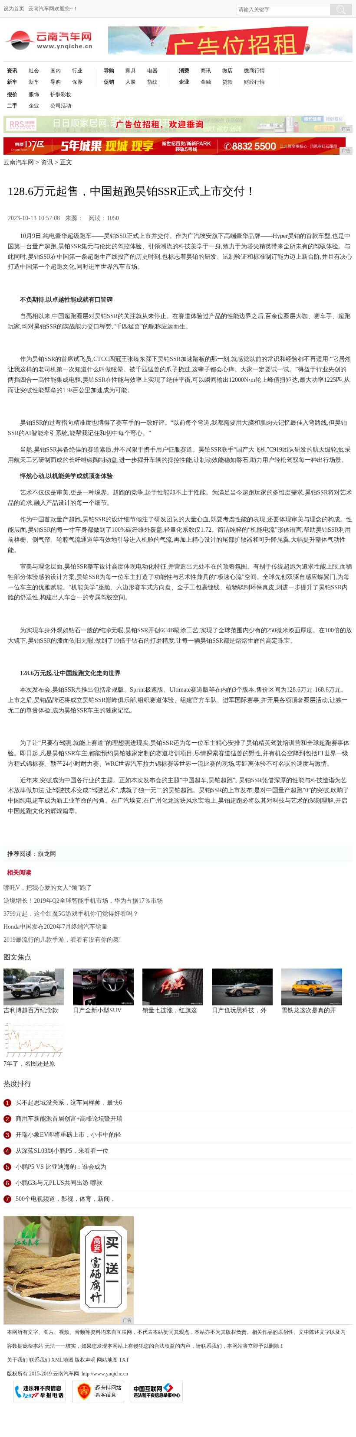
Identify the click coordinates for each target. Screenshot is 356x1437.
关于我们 (17, 1360)
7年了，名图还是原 (29, 1063)
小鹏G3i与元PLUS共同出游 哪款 (59, 1183)
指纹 (152, 82)
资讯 (12, 71)
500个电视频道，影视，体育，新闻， (66, 1199)
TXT (124, 1360)
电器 (152, 71)
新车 (12, 82)
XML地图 (62, 1360)
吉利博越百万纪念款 (30, 1010)
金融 (206, 82)
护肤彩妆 (60, 94)
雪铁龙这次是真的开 (308, 1010)
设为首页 (13, 9)
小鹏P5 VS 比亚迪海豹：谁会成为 (61, 1167)
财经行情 (254, 82)
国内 (55, 71)
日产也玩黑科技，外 (239, 1010)
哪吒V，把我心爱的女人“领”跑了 (47, 887)
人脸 (130, 82)
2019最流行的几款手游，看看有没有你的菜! (62, 939)
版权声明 (85, 1360)
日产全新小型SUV (97, 1010)
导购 (55, 82)
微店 (227, 71)
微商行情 (254, 71)
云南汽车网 (18, 162)
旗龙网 (47, 854)
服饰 (34, 94)
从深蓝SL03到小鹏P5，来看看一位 (62, 1151)
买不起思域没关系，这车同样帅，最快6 (69, 1102)
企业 (184, 82)
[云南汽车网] (49, 33)
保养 (77, 82)
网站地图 (107, 1360)
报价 (12, 94)
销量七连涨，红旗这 (169, 1010)
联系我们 (39, 1360)
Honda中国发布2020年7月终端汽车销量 (55, 926)
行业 (77, 71)
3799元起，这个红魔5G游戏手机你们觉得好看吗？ (70, 913)
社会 (34, 71)
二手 (12, 106)
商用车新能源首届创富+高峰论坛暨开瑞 (69, 1118)
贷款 (227, 82)
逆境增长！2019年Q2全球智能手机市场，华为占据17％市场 (83, 900)
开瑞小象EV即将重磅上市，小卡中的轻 (68, 1134)
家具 (130, 71)
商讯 (206, 71)
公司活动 (60, 106)
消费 (184, 71)
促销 (109, 82)
